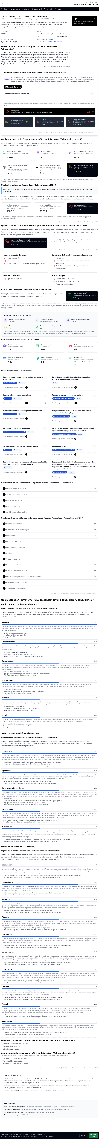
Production (66, 36)
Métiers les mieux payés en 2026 (14, 1115)
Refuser (83, 1135)
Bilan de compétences (11, 1109)
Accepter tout (93, 1135)
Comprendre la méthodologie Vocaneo (16, 1091)
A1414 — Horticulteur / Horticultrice (50, 41)
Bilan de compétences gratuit (13, 1112)
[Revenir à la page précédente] (2, 3)
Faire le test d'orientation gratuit (14, 1107)
